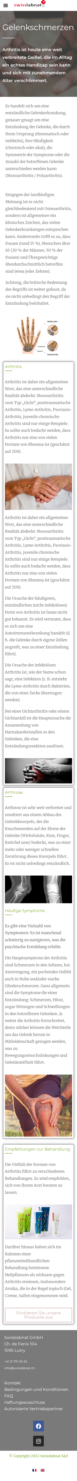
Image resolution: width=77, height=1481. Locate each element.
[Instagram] (38, 1441)
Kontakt (12, 1383)
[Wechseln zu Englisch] (42, 1470)
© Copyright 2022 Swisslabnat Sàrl (38, 1456)
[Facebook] (38, 1426)
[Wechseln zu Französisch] (34, 1470)
